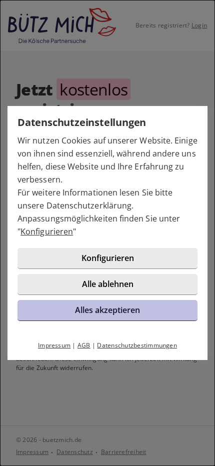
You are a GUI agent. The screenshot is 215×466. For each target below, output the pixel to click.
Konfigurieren (46, 231)
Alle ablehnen (108, 284)
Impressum (54, 345)
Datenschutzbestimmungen (137, 345)
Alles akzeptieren (107, 310)
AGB (84, 345)
